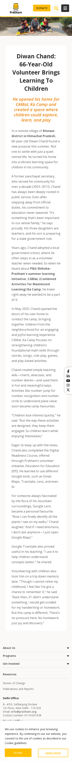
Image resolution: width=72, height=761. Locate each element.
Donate (41, 8)
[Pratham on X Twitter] (68, 390)
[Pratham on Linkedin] (68, 376)
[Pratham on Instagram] (68, 385)
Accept (18, 752)
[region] (36, 741)
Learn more (53, 753)
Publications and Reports (18, 689)
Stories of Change (14, 683)
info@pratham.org (23, 711)
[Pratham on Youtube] (68, 380)
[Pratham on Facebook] (68, 371)
